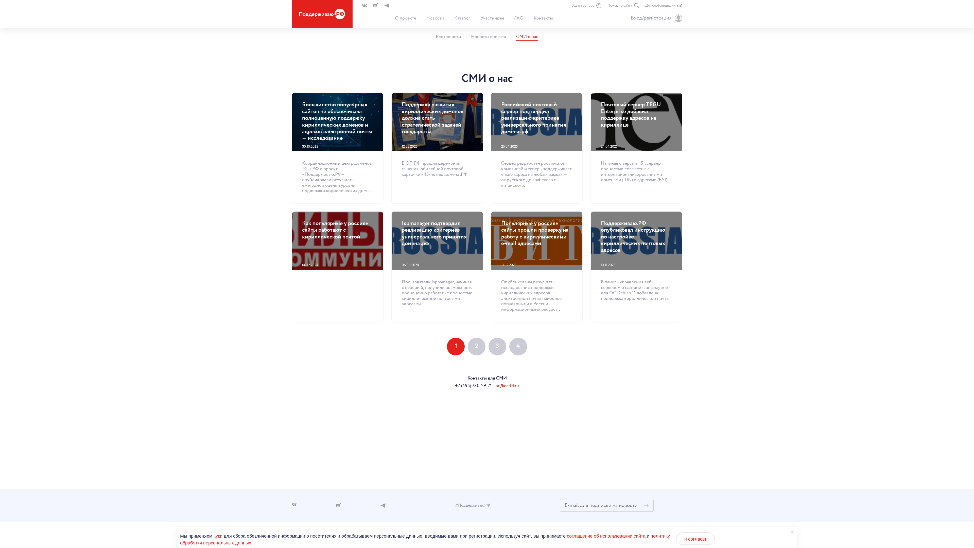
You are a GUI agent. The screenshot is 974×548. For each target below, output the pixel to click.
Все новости (448, 36)
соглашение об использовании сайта (606, 535)
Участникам (492, 18)
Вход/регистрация (651, 18)
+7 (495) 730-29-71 (473, 386)
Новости (435, 18)
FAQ (519, 18)
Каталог (462, 18)
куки (218, 535)
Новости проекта (488, 36)
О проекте (405, 18)
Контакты (543, 18)
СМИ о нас (527, 36)
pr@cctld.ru (507, 386)
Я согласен (695, 538)
